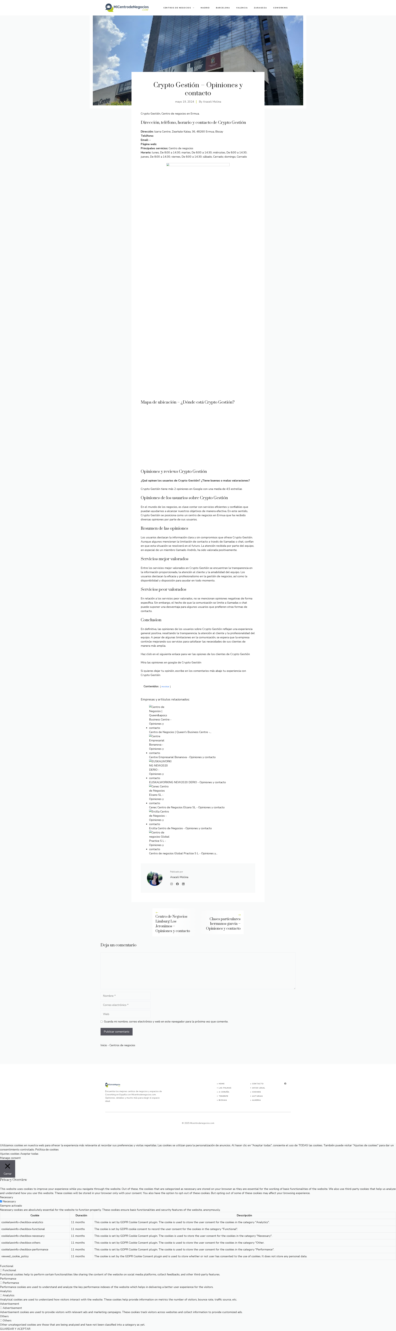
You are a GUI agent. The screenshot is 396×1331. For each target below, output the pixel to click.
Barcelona (223, 8)
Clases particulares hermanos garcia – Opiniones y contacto (223, 924)
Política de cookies (47, 1149)
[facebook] (285, 1084)
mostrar (165, 686)
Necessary (9, 1201)
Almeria (256, 1100)
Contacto (258, 1084)
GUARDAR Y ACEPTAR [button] (15, 1329)
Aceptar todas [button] (29, 1154)
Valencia (242, 8)
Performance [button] (8, 1278)
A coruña (224, 1092)
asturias (257, 1096)
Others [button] (4, 1316)
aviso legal (258, 1088)
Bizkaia (223, 1100)
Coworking (280, 8)
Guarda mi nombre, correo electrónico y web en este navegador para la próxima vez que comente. (166, 1021)
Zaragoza (260, 8)
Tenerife (223, 1096)
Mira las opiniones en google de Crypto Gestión (171, 662)
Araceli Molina (212, 102)
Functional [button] (6, 1266)
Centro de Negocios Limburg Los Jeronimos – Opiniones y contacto (172, 923)
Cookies (256, 1092)
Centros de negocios (177, 8)
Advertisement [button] (9, 1304)
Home (221, 1084)
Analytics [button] (6, 1291)
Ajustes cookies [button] (9, 1154)
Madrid (205, 8)
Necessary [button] (6, 1197)
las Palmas (225, 1088)
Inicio (104, 1045)
